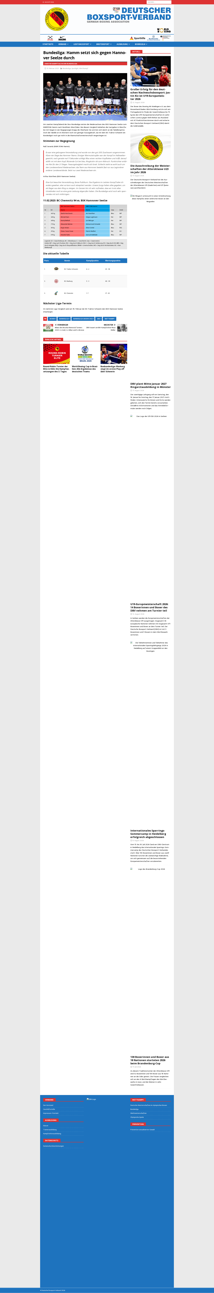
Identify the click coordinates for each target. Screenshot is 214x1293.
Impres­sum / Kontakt (51, 1113)
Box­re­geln (140, 44)
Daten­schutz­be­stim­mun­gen (53, 1146)
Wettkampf (83, 68)
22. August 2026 (139, 102)
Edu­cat (45, 1125)
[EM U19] (150, 71)
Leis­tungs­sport (81, 44)
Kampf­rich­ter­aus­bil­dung (52, 1133)
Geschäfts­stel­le (49, 1109)
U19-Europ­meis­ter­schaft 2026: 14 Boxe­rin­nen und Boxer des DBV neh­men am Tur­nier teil (149, 607)
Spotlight (75, 68)
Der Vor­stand (48, 1105)
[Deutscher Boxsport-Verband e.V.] (107, 40)
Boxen (52, 319)
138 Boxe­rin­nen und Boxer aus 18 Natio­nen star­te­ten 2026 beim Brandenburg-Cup (149, 1060)
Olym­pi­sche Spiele (137, 1117)
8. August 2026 (138, 840)
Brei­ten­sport (102, 44)
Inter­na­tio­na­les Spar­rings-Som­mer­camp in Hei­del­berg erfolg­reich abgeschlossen (148, 834)
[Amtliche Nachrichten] (150, 147)
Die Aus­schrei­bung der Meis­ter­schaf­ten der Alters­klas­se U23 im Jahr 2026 (150, 169)
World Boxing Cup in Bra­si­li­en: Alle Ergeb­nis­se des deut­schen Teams (85, 369)
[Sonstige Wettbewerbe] (150, 961)
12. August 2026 (138, 614)
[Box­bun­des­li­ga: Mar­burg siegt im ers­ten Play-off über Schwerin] (114, 354)
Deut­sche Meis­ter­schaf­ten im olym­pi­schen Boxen (148, 1105)
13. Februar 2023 (53, 68)
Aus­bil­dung (122, 44)
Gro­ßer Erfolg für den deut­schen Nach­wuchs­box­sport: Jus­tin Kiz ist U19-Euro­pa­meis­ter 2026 (150, 94)
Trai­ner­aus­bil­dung (50, 1129)
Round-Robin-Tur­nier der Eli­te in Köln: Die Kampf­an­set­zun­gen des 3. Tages (56, 369)
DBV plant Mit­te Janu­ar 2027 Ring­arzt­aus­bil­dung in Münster (150, 385)
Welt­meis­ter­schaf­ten (138, 1113)
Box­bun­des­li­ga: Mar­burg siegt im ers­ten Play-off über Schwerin (113, 369)
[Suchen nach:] (159, 2)
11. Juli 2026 (137, 1067)
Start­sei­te (48, 44)
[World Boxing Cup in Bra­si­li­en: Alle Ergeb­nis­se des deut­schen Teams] (85, 354)
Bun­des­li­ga (134, 1109)
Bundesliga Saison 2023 (83, 319)
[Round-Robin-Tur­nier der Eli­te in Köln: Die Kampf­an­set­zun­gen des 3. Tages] (56, 354)
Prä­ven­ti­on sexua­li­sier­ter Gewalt (142, 1129)
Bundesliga (67, 68)
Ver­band (62, 44)
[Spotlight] (150, 734)
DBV (98, 319)
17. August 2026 (138, 175)
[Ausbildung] (150, 288)
